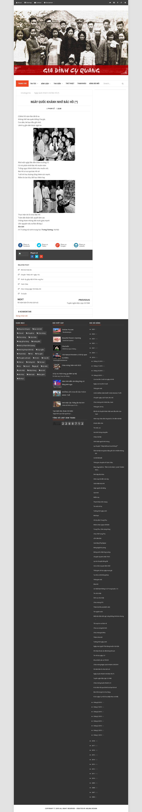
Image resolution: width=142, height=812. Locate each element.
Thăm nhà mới (98, 637)
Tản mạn (41, 362)
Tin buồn (24, 294)
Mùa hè (96, 584)
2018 (93, 741)
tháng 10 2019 (98, 371)
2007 (93, 792)
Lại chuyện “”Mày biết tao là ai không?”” (106, 446)
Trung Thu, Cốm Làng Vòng (102, 529)
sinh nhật (22, 370)
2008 (93, 788)
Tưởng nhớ (31, 362)
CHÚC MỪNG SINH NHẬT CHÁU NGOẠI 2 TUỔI (107, 393)
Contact (38, 3)
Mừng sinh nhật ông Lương (102, 552)
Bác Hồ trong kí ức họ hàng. (102, 692)
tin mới (43, 370)
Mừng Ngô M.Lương (100, 548)
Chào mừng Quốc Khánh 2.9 (102, 683)
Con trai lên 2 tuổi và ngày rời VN (104, 379)
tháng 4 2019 (98, 721)
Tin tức (37, 358)
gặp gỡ (36, 366)
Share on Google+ (64, 245)
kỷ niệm (45, 366)
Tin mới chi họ (98, 506)
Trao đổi (46, 358)
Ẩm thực (21, 379)
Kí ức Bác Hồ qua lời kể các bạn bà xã (105, 687)
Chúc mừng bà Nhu (100, 633)
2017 (93, 746)
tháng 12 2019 (98, 361)
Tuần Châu (24, 284)
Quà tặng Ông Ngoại (100, 543)
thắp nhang (32, 370)
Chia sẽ (21, 333)
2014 (93, 760)
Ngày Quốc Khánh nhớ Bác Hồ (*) (104, 674)
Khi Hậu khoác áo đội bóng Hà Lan (104, 651)
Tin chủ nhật (97, 593)
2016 (93, 750)
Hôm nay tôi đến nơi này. (101, 479)
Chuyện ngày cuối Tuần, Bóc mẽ (103, 398)
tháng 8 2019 (98, 702)
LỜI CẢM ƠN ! (98, 538)
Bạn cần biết (38, 329)
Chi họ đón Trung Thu (100, 520)
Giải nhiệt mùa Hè (99, 483)
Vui (20, 366)
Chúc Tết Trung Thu (100, 534)
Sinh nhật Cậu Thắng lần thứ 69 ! (73, 403)
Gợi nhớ (96, 493)
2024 (93, 334)
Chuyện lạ (31, 333)
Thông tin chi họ (98, 407)
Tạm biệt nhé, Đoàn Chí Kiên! (63, 411)
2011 (93, 774)
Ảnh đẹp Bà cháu (99, 474)
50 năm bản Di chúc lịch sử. (28, 302)
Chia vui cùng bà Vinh (100, 628)
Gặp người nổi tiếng (100, 488)
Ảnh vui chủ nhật (99, 598)
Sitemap (29, 3)
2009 (93, 783)
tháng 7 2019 (98, 707)
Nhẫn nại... (97, 497)
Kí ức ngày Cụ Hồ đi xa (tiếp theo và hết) (106, 697)
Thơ (31, 354)
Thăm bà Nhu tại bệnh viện (102, 607)
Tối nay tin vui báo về (100, 623)
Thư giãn (40, 354)
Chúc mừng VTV (98, 602)
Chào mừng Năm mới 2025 (71, 365)
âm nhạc (21, 374)
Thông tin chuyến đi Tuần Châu (103, 462)
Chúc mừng (22, 337)
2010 (93, 778)
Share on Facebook (26, 245)
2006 (93, 797)
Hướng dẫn (36, 341)
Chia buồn (65, 346)
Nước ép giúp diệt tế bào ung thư (32, 279)
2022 (93, 343)
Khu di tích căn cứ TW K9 (101, 660)
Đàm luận (31, 374)
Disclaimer (49, 3)
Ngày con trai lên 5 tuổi (101, 384)
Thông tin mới (98, 579)
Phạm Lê (34, 253)
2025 (93, 329)
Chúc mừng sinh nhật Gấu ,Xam (103, 402)
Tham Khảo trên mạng (100, 502)
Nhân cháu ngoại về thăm (101, 525)
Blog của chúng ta (24, 329)
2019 (93, 357)
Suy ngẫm (41, 350)
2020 (93, 353)
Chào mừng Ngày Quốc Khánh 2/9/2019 (106, 664)
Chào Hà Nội (97, 437)
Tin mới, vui (97, 428)
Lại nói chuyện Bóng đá (101, 561)
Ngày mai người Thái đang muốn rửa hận (106, 646)
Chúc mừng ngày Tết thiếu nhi (31, 289)
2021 (93, 348)
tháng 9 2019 (98, 375)
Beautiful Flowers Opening (71, 338)
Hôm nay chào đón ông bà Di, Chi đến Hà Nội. (108, 419)
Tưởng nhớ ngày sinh (100, 511)
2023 (93, 339)
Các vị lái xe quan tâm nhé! (102, 566)
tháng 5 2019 (98, 716)
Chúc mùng (41, 333)
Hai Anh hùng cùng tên (101, 432)
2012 (93, 769)
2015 (93, 755)
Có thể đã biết (98, 458)
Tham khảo (22, 354)
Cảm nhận (33, 337)
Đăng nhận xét (22, 316)
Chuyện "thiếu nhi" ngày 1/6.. (30, 275)
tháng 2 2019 (98, 730)
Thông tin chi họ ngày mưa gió (103, 570)
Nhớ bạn (96, 515)
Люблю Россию (67, 329)
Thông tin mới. (98, 388)
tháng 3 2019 (98, 726)
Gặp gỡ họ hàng (24, 341)
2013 (93, 764)
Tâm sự (21, 362)
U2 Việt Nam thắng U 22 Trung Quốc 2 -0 (106, 589)
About (19, 3)
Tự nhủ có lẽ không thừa (101, 575)
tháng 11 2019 (98, 366)
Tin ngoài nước (98, 612)
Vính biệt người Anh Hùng (101, 441)
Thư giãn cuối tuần (24, 358)
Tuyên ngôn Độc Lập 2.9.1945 (78, 303)
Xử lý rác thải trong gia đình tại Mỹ (65, 374)
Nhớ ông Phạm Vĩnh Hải (26, 350)
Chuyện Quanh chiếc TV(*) (102, 557)
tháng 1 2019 (98, 735)
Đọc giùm (42, 374)
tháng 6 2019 (98, 712)
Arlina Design (91, 808)
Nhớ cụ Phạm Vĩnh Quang (27, 345)
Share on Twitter (45, 245)
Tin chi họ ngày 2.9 (99, 655)
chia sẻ (27, 366)
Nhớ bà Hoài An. (26, 270)
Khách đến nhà (98, 423)
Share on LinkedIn (82, 245)
